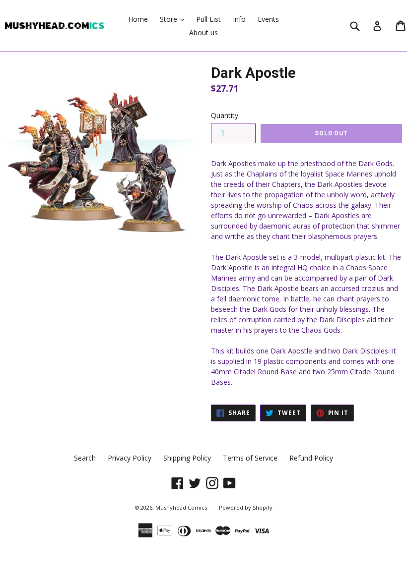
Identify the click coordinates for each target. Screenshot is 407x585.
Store (174, 19)
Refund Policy (311, 458)
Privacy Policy (129, 458)
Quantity (224, 115)
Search (85, 458)
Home (138, 19)
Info (239, 19)
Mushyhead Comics (181, 507)
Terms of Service (250, 458)
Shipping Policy (187, 458)
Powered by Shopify (245, 507)
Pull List (208, 19)
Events (268, 19)
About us (203, 32)
